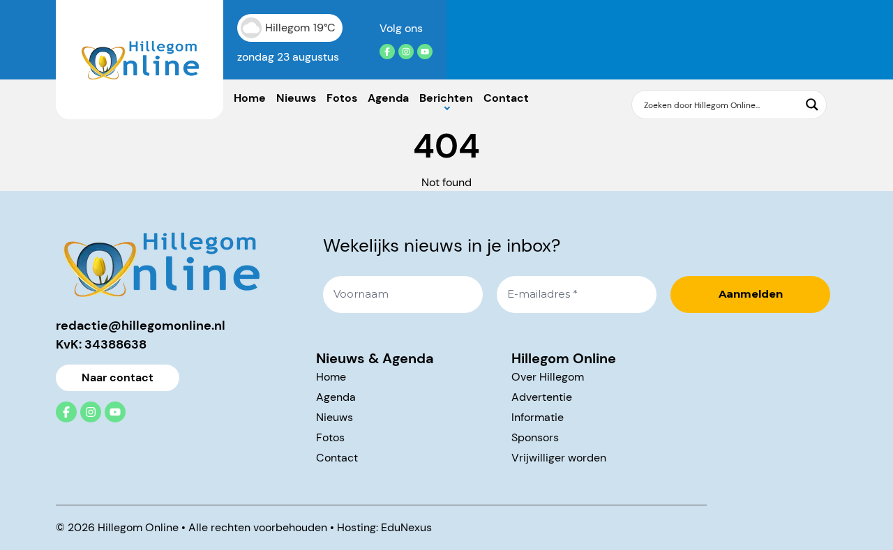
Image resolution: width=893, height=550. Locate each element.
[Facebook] (387, 51)
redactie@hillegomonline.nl (140, 325)
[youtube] (425, 51)
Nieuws (296, 98)
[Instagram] (406, 51)
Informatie (537, 417)
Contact (506, 98)
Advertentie (541, 397)
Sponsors (535, 437)
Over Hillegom (547, 376)
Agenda (388, 98)
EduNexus (406, 527)
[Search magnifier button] (812, 104)
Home (250, 98)
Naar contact (117, 377)
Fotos (342, 98)
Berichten (446, 98)
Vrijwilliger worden (558, 457)
